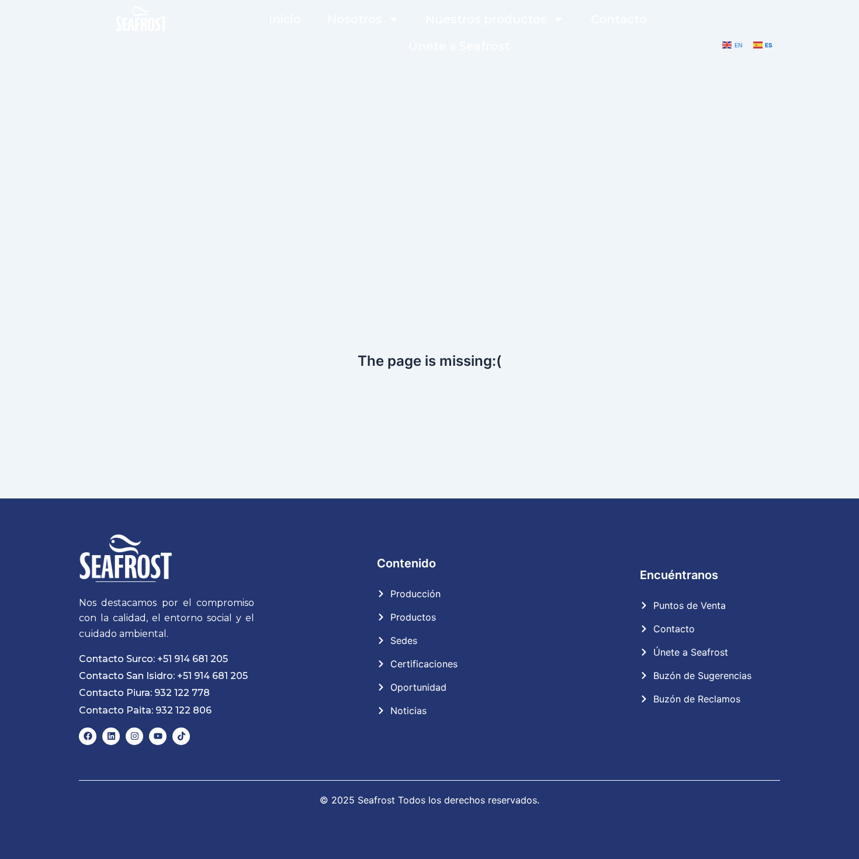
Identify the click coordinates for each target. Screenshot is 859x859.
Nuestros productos (486, 19)
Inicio (285, 19)
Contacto (619, 19)
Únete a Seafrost (459, 46)
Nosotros (354, 19)
